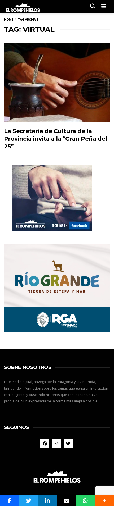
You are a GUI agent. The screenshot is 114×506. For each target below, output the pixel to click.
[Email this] (66, 500)
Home (8, 19)
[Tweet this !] (28, 500)
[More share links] (104, 500)
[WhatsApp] (85, 500)
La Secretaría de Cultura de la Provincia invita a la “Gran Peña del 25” (55, 138)
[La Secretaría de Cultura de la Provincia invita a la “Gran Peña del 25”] (57, 82)
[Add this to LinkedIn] (47, 500)
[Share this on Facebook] (9, 500)
